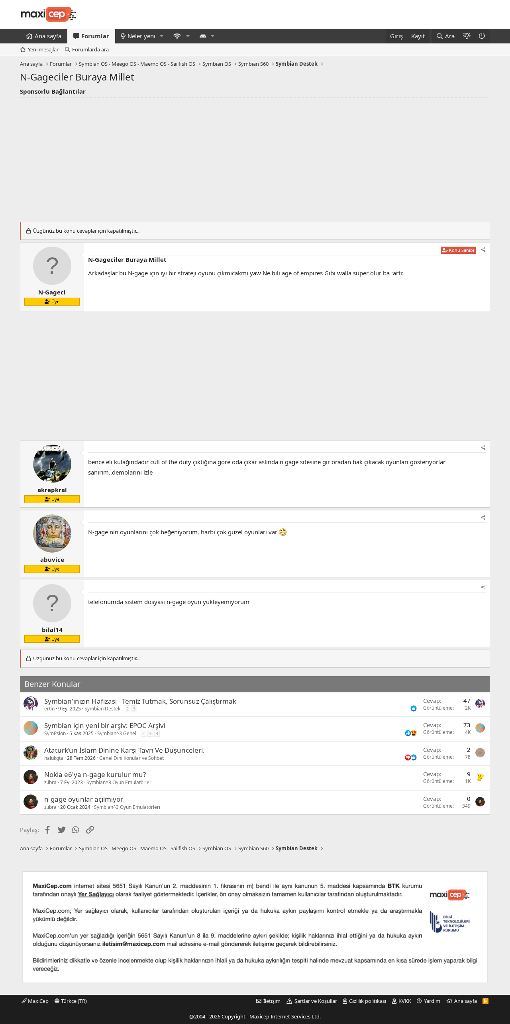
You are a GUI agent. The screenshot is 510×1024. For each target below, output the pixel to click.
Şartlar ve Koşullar (315, 1000)
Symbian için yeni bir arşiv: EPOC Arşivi (104, 725)
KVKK (404, 1000)
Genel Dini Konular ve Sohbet (131, 758)
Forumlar (95, 36)
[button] (161, 36)
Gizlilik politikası (367, 1000)
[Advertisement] (255, 158)
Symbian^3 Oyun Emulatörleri (119, 782)
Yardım (432, 1000)
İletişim (271, 1000)
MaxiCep (38, 1000)
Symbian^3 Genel (116, 733)
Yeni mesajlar (43, 49)
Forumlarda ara (90, 49)
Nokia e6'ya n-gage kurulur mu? (95, 774)
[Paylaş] (483, 250)
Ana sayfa (48, 36)
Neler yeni (141, 36)
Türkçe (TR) (73, 1000)
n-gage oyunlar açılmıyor (83, 799)
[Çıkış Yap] (482, 36)
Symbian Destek (102, 708)
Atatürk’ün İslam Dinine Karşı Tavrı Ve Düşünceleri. (124, 750)
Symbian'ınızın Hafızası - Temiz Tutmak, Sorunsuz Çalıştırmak (140, 701)
